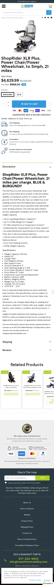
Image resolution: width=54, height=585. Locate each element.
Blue (19, 94)
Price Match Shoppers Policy (27, 545)
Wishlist (27, 515)
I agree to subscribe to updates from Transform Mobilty (28, 484)
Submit (42, 478)
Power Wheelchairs (15, 18)
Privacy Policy (27, 521)
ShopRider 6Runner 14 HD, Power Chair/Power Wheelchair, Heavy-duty (11, 387)
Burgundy (7, 94)
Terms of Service (27, 509)
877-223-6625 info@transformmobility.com (28, 560)
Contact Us (27, 533)
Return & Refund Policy (27, 539)
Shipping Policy (27, 527)
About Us (27, 502)
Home (3, 18)
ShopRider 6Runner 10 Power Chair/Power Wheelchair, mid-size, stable (32, 387)
